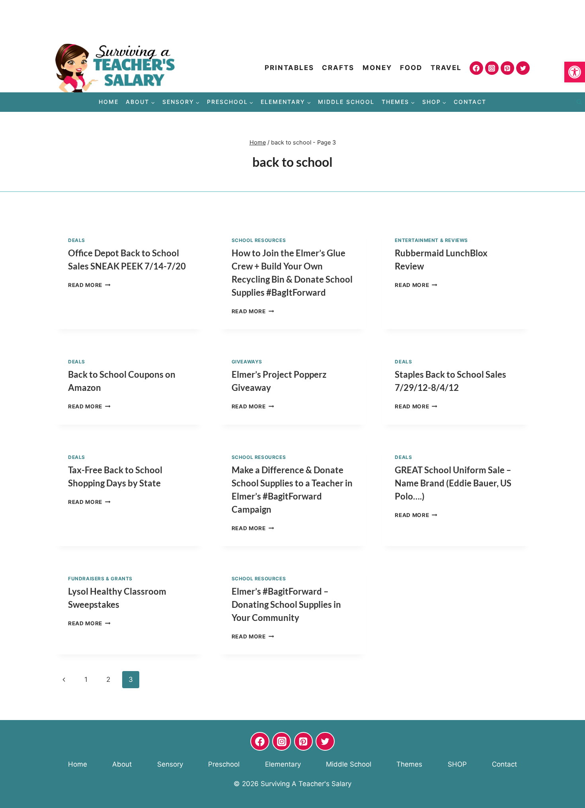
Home (109, 101)
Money (377, 68)
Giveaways (247, 362)
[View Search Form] (579, 102)
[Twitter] (523, 68)
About (122, 764)
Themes (409, 764)
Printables (289, 68)
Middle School (346, 101)
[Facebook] (476, 68)
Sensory (170, 764)
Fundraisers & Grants (100, 579)
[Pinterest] (507, 68)
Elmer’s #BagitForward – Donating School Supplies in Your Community (286, 604)
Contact (470, 101)
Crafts (338, 68)
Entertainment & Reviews (431, 240)
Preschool (224, 764)
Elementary (283, 764)
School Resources (259, 240)
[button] (574, 72)
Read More (89, 285)
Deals (76, 240)
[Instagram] (492, 68)
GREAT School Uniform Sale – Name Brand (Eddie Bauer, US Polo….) (453, 483)
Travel (446, 68)
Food (411, 68)
